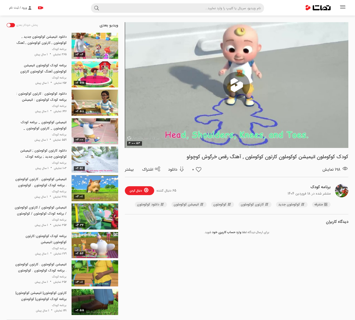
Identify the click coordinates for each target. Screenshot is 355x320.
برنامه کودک (320, 187)
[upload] (40, 7)
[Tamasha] (318, 7)
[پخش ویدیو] (236, 85)
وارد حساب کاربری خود (226, 232)
